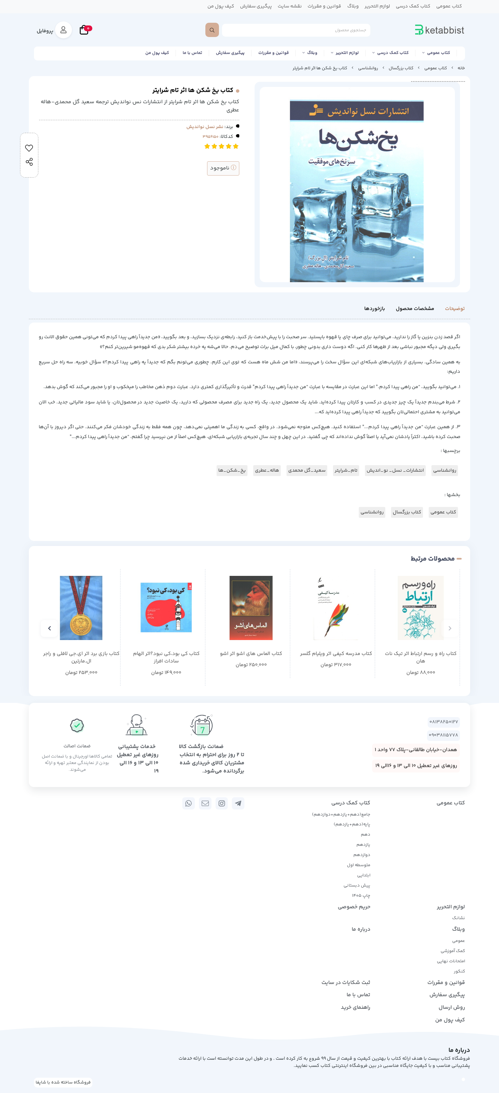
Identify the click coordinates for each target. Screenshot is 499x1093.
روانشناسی (368, 68)
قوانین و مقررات (273, 53)
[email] (205, 803)
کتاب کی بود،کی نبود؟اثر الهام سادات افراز (166, 658)
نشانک (458, 918)
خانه (461, 68)
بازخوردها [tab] (374, 309)
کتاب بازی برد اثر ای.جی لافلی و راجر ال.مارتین (81, 658)
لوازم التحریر (347, 53)
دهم (365, 834)
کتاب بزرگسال (401, 68)
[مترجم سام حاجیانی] (421, 608)
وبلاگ (312, 53)
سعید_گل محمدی (307, 470)
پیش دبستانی (357, 885)
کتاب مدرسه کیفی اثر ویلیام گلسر (336, 654)
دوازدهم (361, 855)
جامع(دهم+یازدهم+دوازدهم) (341, 814)
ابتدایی (363, 875)
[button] (449, 628)
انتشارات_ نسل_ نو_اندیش (395, 470)
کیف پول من (157, 53)
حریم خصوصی (354, 907)
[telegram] (238, 803)
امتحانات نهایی (451, 961)
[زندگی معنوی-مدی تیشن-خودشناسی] (251, 608)
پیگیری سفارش (230, 53)
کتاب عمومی (438, 53)
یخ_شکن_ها (232, 470)
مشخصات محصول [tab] (415, 309)
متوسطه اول (358, 865)
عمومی (458, 940)
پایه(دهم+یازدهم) (352, 824)
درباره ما (361, 929)
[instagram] (222, 803)
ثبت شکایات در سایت (345, 983)
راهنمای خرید (355, 1007)
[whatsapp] (188, 803)
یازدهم (363, 844)
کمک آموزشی (453, 951)
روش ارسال (452, 1007)
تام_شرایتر (346, 470)
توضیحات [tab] (455, 309)
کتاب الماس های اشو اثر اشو (251, 654)
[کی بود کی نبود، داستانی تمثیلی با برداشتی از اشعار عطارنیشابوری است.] (166, 608)
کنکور (459, 971)
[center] (212, 30)
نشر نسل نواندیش (204, 127)
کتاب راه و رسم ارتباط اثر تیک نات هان (421, 658)
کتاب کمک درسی (393, 53)
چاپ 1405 (361, 895)
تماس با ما (192, 53)
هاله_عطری (267, 470)
